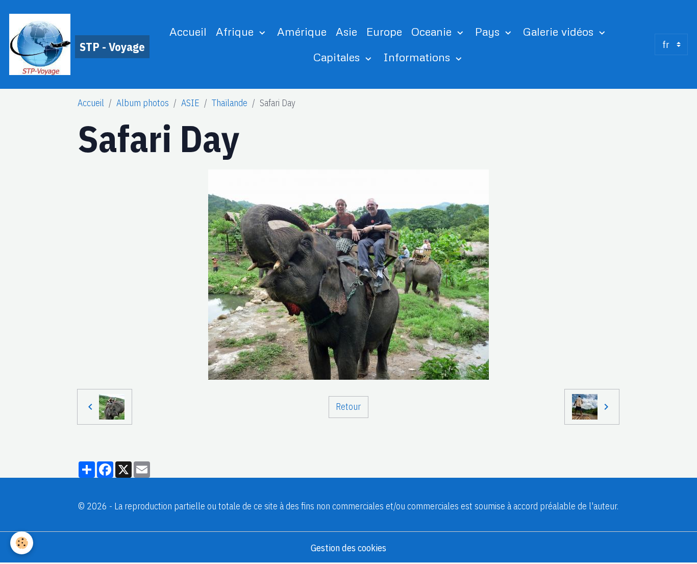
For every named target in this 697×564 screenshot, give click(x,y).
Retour (348, 406)
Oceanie (433, 31)
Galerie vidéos (559, 31)
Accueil (188, 31)
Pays (489, 31)
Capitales (338, 57)
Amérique (302, 31)
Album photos (142, 103)
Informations (418, 57)
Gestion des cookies (348, 548)
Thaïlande (229, 103)
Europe (384, 31)
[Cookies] (21, 542)
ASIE (190, 103)
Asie (346, 31)
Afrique (236, 31)
